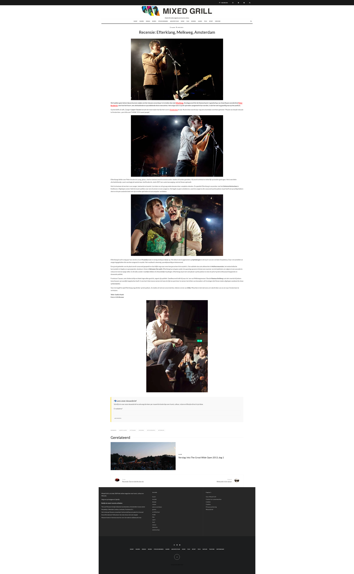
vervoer (217, 21)
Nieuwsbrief (209, 509)
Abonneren (117, 418)
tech (205, 21)
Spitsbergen (161, 430)
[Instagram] (233, 2)
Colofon (208, 502)
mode (182, 21)
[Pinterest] (238, 2)
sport (211, 21)
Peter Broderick (151, 430)
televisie (155, 527)
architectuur (174, 21)
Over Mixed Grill (211, 496)
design (148, 21)
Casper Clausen (123, 430)
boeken (193, 21)
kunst (135, 21)
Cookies (208, 504)
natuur (154, 525)
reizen (154, 21)
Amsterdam (174, 110)
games (200, 21)
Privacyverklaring (211, 507)
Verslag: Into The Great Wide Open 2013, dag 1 (201, 457)
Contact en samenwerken (213, 499)
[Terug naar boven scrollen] (177, 557)
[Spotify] (244, 2)
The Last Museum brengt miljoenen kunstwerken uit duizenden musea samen (123, 507)
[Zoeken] (250, 2)
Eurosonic (141, 430)
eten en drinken (163, 21)
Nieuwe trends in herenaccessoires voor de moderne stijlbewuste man (121, 517)
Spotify (118, 499)
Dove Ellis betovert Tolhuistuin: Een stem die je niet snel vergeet (119, 515)
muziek (141, 21)
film (187, 21)
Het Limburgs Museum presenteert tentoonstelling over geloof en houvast (122, 512)
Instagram (111, 499)
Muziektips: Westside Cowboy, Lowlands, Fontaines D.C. (117, 509)
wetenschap (156, 530)
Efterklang (179, 103)
